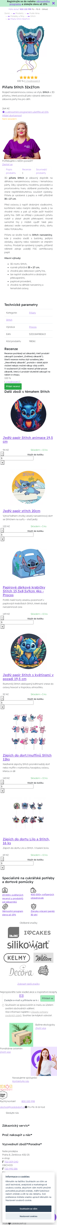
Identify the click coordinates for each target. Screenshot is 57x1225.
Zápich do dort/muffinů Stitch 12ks (27, 757)
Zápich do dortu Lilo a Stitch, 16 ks (26, 841)
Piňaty (32, 312)
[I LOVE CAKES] (37, 932)
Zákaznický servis (15, 1125)
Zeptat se (7, 164)
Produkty (19, 13)
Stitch (33, 16)
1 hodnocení (32, 80)
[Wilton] (43, 957)
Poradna (34, 1144)
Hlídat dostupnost (12, 115)
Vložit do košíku (35, 454)
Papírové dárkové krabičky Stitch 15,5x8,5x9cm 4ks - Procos (24, 591)
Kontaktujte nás (20, 1081)
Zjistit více (40, 1028)
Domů (7, 13)
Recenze (26, 169)
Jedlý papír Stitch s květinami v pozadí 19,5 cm (28, 677)
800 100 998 (28, 1101)
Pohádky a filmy (17, 16)
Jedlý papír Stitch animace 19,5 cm (28, 440)
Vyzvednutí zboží (14, 1144)
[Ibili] (13, 932)
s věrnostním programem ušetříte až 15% (27, 111)
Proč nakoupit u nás (16, 1135)
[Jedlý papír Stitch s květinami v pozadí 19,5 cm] (28, 651)
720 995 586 (11, 1168)
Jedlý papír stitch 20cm (21, 511)
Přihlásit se (47, 998)
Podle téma (34, 13)
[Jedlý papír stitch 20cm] (28, 487)
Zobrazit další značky (28, 983)
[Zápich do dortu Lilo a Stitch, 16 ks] (28, 815)
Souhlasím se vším (28, 1209)
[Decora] (21, 970)
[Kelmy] (17, 957)
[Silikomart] (28, 945)
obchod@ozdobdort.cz (12, 1107)
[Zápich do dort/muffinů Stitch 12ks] (28, 731)
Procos (33, 326)
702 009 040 (11, 1161)
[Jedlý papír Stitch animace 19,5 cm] (28, 413)
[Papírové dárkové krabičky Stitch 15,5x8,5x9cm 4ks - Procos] (28, 563)
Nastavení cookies (28, 1216)
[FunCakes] (43, 970)
